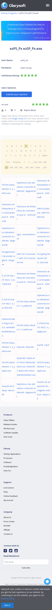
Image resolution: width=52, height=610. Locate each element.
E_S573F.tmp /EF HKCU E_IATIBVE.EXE (8, 279)
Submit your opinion (16, 94)
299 (16, 167)
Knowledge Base (11, 466)
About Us (7, 517)
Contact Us (8, 534)
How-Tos (7, 470)
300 (20, 167)
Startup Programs (9, 13)
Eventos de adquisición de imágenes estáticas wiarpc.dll (43, 390)
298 (11, 167)
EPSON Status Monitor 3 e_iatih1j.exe (8, 188)
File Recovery (9, 428)
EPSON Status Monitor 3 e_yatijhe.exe (43, 366)
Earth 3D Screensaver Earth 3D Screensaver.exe (26, 258)
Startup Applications (12, 454)
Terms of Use (43, 584)
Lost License (9, 487)
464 (32, 167)
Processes (8, 458)
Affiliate (7, 530)
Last (45, 167)
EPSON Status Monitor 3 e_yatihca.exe (8, 346)
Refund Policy (32, 584)
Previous (17, 162)
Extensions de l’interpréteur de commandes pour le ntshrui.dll (43, 189)
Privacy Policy (21, 584)
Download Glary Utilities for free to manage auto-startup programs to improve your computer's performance (28, 31)
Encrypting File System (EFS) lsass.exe (43, 258)
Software (7, 462)
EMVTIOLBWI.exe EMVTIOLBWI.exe (43, 212)
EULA (12, 584)
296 (45, 162)
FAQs (6, 492)
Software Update (11, 432)
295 (40, 162)
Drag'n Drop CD (19, 118)
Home (6, 584)
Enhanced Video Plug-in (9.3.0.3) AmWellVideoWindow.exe (8, 327)
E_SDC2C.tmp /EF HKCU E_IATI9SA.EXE (8, 303)
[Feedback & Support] (47, 581)
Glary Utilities (9, 420)
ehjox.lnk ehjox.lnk (25, 347)
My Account (8, 500)
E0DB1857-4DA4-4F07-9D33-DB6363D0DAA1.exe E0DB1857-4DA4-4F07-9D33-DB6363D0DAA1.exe (26, 366)
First (8, 162)
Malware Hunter (10, 424)
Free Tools (8, 437)
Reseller (7, 525)
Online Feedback (11, 496)
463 (27, 167)
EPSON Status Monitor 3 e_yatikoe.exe (8, 366)
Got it (7, 605)
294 (35, 162)
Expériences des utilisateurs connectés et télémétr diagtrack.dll (8, 236)
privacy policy (7, 598)
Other (44, 155)
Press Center (9, 521)
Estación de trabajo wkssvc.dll (8, 390)
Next (38, 167)
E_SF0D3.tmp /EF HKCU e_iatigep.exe (43, 327)
